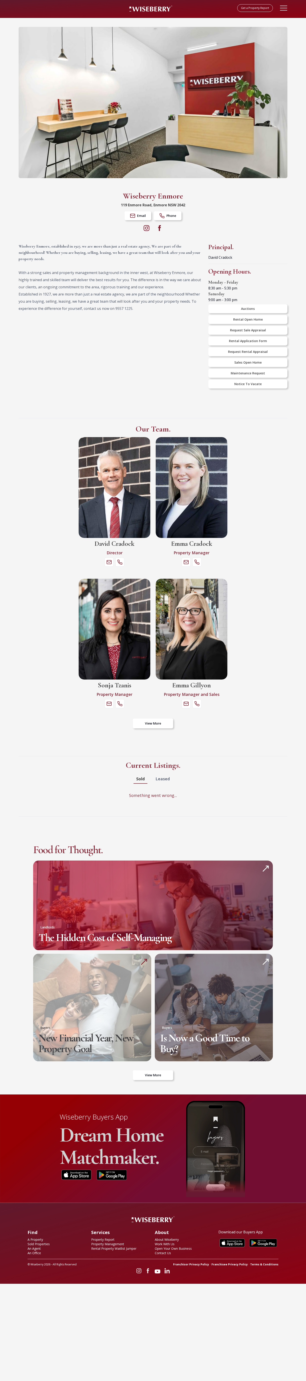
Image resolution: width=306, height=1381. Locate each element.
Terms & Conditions (264, 1264)
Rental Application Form (248, 341)
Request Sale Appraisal (248, 330)
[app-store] (76, 1174)
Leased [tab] (162, 778)
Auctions (248, 308)
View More (153, 723)
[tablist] (153, 778)
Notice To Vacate (248, 384)
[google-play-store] (112, 1174)
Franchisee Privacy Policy (229, 1264)
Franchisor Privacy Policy (191, 1264)
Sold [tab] (140, 778)
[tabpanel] (153, 795)
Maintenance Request (248, 373)
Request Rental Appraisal (248, 352)
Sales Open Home (248, 362)
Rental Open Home (248, 319)
